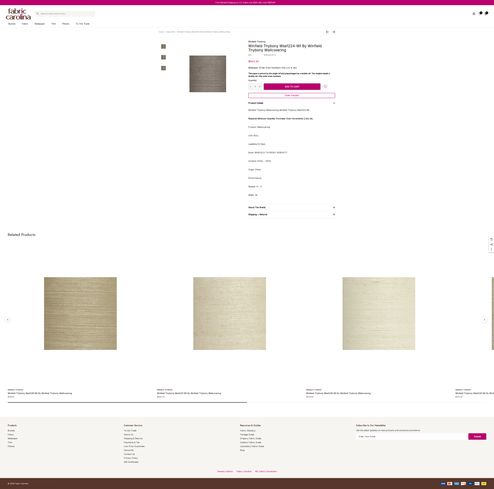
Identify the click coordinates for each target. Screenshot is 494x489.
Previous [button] (8, 319)
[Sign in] (474, 13)
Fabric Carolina (244, 471)
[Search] (38, 14)
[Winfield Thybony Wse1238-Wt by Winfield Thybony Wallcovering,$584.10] (80, 313)
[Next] (333, 31)
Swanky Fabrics (225, 471)
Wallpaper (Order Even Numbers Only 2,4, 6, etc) (272, 67)
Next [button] (484, 319)
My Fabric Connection (266, 471)
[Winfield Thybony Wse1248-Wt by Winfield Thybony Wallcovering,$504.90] (379, 313)
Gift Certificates (131, 462)
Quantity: (252, 80)
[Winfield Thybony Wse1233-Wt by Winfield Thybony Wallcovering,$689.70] (229, 313)
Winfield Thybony (257, 41)
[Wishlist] (325, 86)
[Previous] (328, 31)
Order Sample (292, 95)
